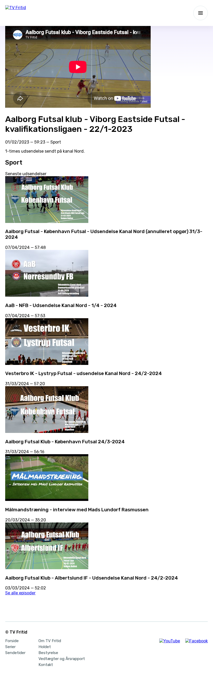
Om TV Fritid (49, 640)
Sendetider (15, 652)
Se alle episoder (20, 592)
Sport (55, 142)
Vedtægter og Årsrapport (61, 658)
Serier (10, 646)
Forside (12, 640)
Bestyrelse (48, 652)
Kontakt (45, 664)
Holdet (44, 646)
